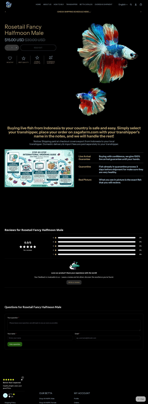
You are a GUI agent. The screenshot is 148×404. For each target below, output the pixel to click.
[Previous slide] (5, 11)
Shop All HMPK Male (46, 399)
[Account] (135, 4)
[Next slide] (140, 11)
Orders (76, 402)
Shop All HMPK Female (47, 402)
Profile (76, 399)
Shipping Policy (10, 402)
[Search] (130, 4)
